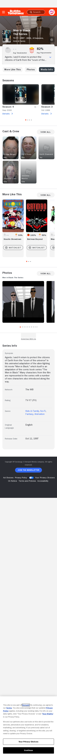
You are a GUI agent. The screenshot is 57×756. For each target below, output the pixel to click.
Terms (9, 708)
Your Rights (47, 714)
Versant (25, 705)
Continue (28, 750)
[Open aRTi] (51, 12)
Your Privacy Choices (45, 477)
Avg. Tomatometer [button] (20, 53)
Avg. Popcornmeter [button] (44, 53)
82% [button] (40, 48)
